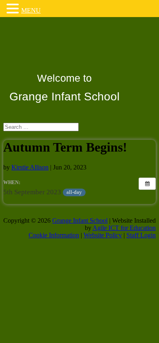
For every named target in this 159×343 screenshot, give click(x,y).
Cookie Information (54, 235)
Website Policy (103, 235)
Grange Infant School (80, 220)
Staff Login (141, 235)
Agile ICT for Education (124, 227)
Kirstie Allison (30, 167)
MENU (31, 10)
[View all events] (147, 184)
